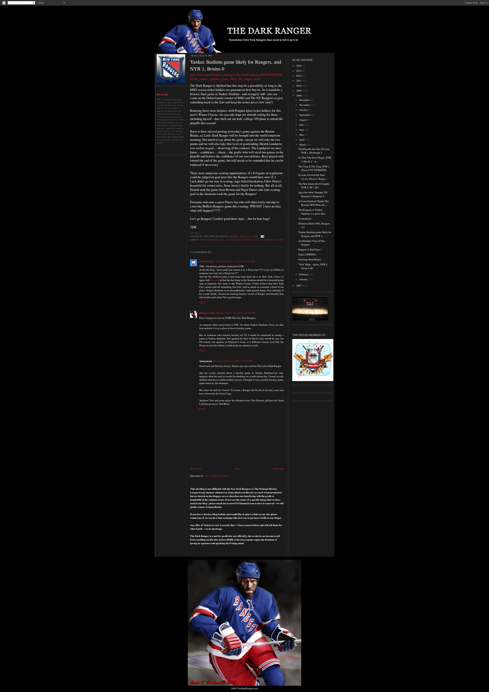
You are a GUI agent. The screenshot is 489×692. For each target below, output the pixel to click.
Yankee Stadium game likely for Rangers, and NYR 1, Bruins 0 (235, 65)
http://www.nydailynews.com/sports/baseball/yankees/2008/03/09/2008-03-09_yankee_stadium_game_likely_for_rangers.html (236, 76)
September (305, 115)
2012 (299, 75)
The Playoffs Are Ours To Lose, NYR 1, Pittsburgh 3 (314, 151)
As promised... (305, 218)
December (304, 100)
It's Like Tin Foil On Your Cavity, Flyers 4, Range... (312, 176)
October (303, 110)
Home (237, 468)
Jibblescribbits (207, 313)
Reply (202, 302)
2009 (299, 90)
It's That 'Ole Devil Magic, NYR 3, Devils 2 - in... (314, 159)
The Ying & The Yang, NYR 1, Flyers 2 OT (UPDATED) (314, 168)
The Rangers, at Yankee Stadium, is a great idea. (312, 211)
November (305, 105)
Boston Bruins (209, 240)
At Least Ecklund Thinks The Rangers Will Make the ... (313, 203)
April (302, 139)
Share (194, 233)
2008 (299, 95)
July (301, 124)
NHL (222, 240)
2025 (299, 65)
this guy (214, 280)
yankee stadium (273, 240)
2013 (299, 70)
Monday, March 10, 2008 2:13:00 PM (235, 261)
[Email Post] (262, 236)
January (303, 279)
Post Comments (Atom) (216, 476)
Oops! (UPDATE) (307, 254)
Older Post (278, 468)
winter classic (252, 240)
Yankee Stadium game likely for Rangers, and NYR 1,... (314, 234)
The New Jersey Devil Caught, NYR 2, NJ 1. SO (314, 185)
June (302, 129)
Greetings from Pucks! (309, 259)
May (302, 134)
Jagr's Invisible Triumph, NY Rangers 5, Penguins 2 (313, 194)
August (303, 119)
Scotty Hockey (207, 261)
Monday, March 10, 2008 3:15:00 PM (235, 313)
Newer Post (196, 468)
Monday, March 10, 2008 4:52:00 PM (232, 361)
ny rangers (233, 240)
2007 (299, 285)
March (303, 144)
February (304, 274)
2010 (299, 85)
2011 (299, 80)
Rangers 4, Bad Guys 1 (310, 249)
